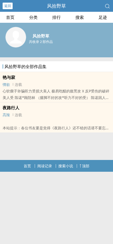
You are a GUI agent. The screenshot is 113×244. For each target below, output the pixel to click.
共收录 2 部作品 (41, 41)
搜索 (79, 17)
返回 (7, 5)
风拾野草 (56, 6)
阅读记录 (44, 165)
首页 (10, 17)
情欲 (6, 84)
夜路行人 (11, 107)
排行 (56, 17)
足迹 (103, 17)
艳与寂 (9, 77)
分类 (33, 17)
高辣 (6, 114)
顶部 (85, 165)
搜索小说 (65, 165)
